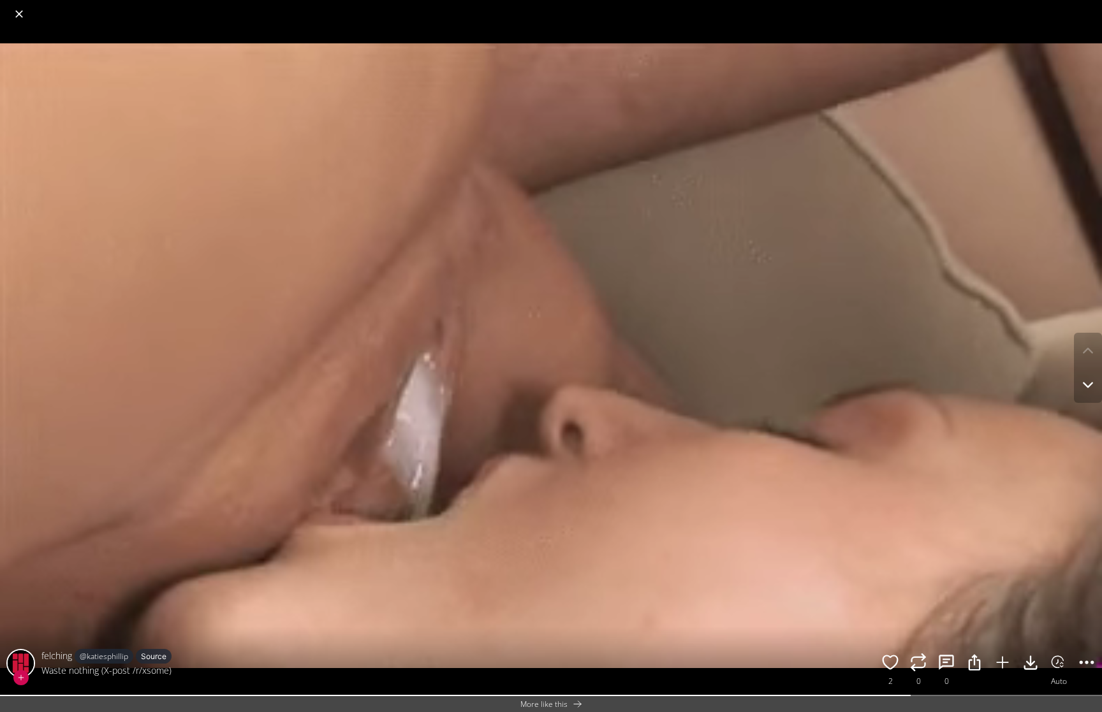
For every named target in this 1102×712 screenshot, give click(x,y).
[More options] (1087, 664)
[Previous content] (1088, 350)
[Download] (1031, 664)
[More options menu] (1089, 7)
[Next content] (1088, 385)
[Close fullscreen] (19, 14)
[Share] (974, 664)
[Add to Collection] (1002, 664)
